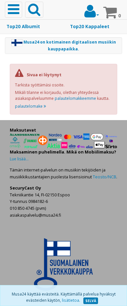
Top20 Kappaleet (89, 26)
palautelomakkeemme (75, 98)
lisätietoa (70, 300)
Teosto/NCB (104, 177)
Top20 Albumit (23, 26)
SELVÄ (90, 300)
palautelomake (29, 106)
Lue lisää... (19, 159)
